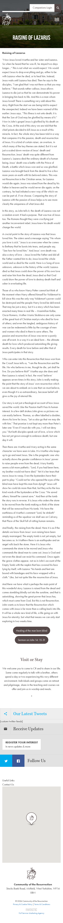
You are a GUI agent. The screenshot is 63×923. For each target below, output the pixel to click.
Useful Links (8, 780)
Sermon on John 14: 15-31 (31, 640)
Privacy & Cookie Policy (22, 904)
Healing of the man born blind (31, 630)
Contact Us (8, 784)
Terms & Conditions (42, 904)
